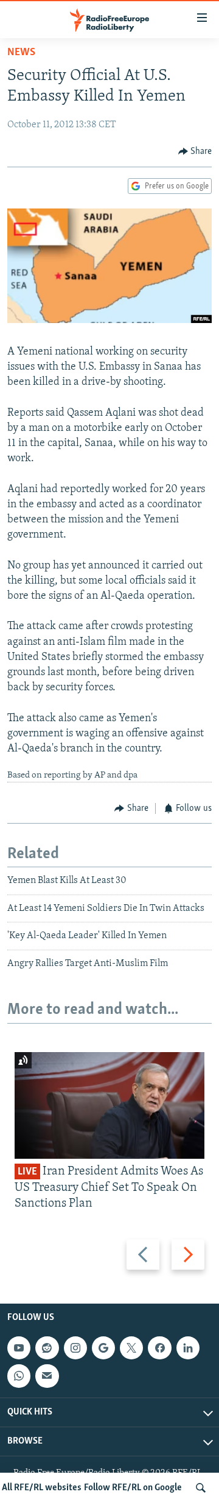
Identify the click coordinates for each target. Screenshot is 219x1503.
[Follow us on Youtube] (18, 1347)
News (21, 52)
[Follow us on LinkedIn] (188, 1347)
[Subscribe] (46, 1376)
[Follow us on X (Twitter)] (131, 1347)
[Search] (200, 1488)
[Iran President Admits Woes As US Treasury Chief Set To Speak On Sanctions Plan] (109, 1105)
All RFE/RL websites (42, 1488)
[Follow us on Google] (103, 1347)
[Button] (195, 151)
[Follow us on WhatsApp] (18, 1376)
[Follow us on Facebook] (159, 1347)
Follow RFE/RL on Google (133, 1488)
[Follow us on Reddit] (46, 1347)
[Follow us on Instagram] (75, 1347)
